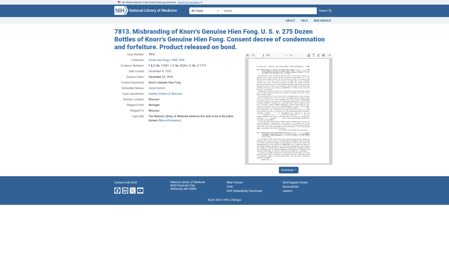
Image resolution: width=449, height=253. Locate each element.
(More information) (169, 120)
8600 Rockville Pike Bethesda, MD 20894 (183, 187)
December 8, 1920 (160, 71)
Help (304, 20)
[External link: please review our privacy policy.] (117, 190)
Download (287, 170)
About (290, 20)
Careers (287, 191)
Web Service (322, 20)
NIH (218, 200)
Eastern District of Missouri (165, 93)
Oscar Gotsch (157, 88)
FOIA (230, 186)
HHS (226, 200)
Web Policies (235, 182)
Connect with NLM (125, 182)
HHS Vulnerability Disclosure (244, 191)
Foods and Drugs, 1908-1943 (167, 60)
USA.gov (236, 200)
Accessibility (291, 186)
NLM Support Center (295, 182)
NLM (211, 200)
